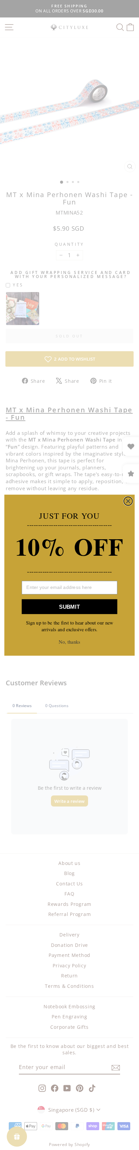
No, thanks (69, 642)
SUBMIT (69, 606)
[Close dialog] (128, 501)
